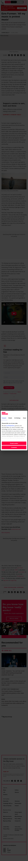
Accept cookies (14, 443)
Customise (14, 447)
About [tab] (24, 418)
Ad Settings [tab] (17, 418)
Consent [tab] (4, 418)
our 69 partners (10, 425)
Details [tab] (10, 418)
